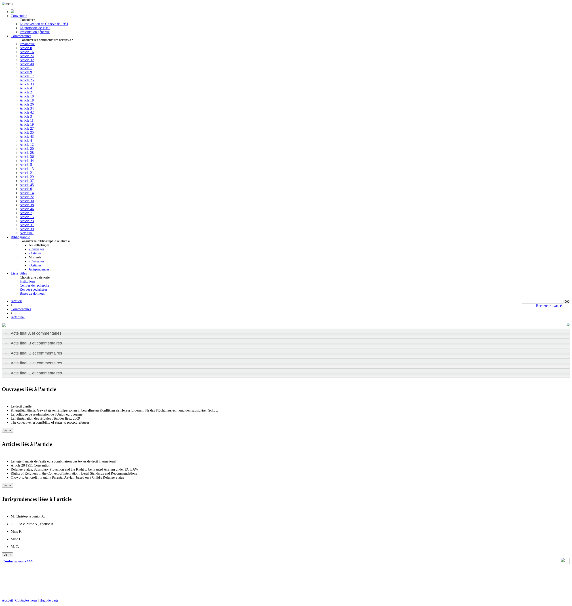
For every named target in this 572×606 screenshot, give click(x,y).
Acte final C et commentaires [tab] (36, 353)
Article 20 (27, 148)
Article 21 (27, 173)
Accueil (16, 301)
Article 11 (27, 120)
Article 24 (27, 56)
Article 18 (27, 100)
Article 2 (26, 92)
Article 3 (26, 116)
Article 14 (27, 193)
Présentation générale (35, 32)
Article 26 (27, 104)
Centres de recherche (34, 285)
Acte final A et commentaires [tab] (36, 333)
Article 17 (27, 76)
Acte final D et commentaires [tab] (36, 363)
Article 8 (26, 48)
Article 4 (26, 140)
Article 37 (27, 181)
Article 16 (27, 52)
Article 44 (27, 161)
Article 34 (27, 108)
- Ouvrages (36, 249)
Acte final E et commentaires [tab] (36, 373)
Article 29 (27, 177)
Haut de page (49, 600)
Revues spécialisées (33, 289)
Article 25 (27, 80)
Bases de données (32, 293)
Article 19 (27, 124)
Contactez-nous (26, 600)
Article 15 (27, 217)
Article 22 (27, 197)
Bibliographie (20, 237)
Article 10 (27, 96)
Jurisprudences (39, 269)
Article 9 (26, 72)
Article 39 (27, 229)
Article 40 (27, 64)
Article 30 (27, 201)
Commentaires (21, 36)
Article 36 (27, 156)
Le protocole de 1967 (35, 28)
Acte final (27, 233)
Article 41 (27, 88)
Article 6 (26, 189)
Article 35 (27, 132)
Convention (19, 16)
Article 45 (27, 185)
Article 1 (26, 68)
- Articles (35, 253)
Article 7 (26, 213)
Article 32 (27, 60)
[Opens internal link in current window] (565, 563)
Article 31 (27, 225)
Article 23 (27, 221)
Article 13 (27, 169)
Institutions (27, 281)
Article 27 (27, 128)
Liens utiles (19, 273)
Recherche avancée (549, 306)
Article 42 (27, 112)
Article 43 (27, 136)
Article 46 (27, 209)
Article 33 (27, 84)
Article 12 (27, 144)
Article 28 (27, 152)
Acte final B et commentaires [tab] (36, 343)
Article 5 (26, 165)
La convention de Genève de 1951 (44, 24)
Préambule (27, 44)
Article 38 (27, 205)
